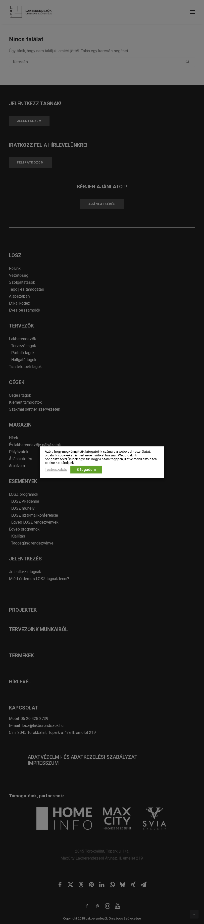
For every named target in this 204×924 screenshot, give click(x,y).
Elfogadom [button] (86, 469)
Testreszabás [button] (56, 469)
